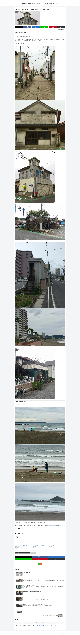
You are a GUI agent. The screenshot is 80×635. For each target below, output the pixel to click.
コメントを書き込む (40, 622)
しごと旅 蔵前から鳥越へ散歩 (52, 545)
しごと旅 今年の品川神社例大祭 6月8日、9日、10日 (39, 545)
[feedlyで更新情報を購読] (39, 564)
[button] (61, 27)
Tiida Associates (53, 525)
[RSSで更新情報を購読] (41, 564)
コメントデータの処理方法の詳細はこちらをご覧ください (46, 625)
